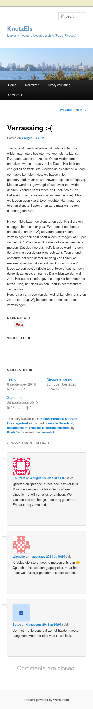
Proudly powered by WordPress (46, 699)
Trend (11, 379)
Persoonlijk (59, 418)
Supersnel (15, 397)
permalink (48, 432)
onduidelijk (36, 427)
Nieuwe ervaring (59, 379)
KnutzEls (20, 28)
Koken (45, 418)
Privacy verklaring (58, 85)
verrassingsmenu (57, 427)
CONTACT (15, 94)
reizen (72, 418)
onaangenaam (17, 427)
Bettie (17, 624)
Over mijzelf (31, 85)
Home (12, 85)
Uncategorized (17, 423)
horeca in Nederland (59, 423)
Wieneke (19, 556)
